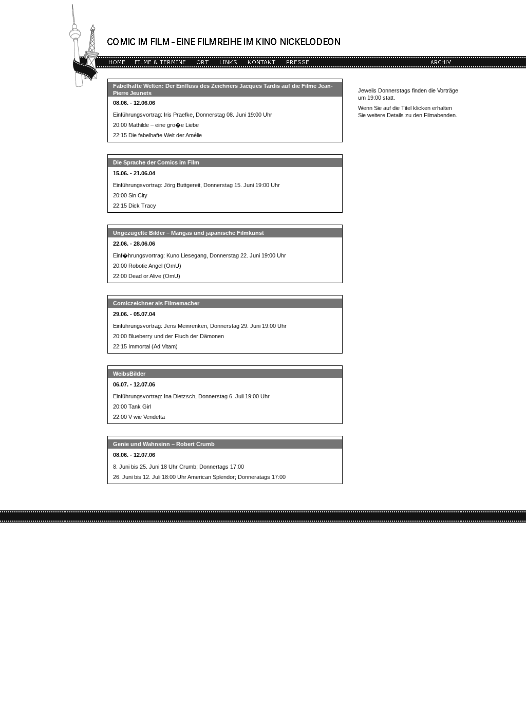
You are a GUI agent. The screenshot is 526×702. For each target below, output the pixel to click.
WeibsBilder (129, 374)
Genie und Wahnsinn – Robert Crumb (164, 444)
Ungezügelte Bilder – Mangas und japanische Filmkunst (188, 233)
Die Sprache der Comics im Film (156, 162)
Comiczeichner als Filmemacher (156, 303)
